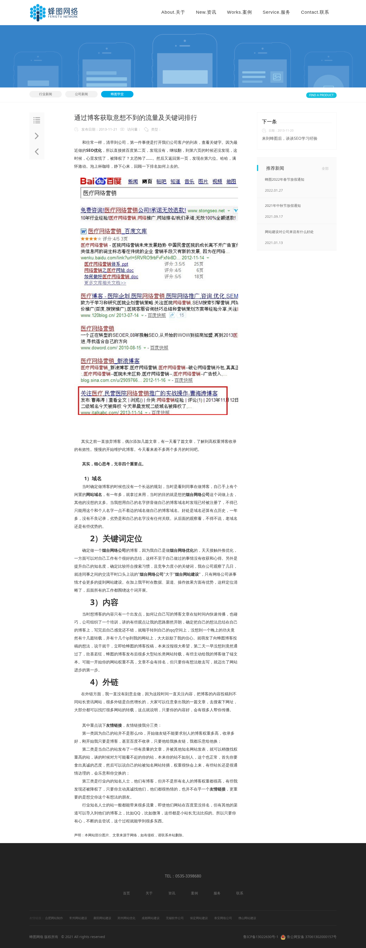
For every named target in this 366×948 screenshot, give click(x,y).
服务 (217, 893)
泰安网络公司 (223, 918)
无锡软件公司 (175, 918)
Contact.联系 (315, 12)
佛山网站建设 (247, 918)
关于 (149, 893)
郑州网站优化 (126, 918)
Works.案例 (239, 12)
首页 (126, 893)
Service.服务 (276, 12)
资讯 (171, 893)
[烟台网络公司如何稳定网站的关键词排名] (36, 136)
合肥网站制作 (54, 918)
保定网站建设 (199, 918)
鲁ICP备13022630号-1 (260, 936)
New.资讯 (206, 12)
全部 (325, 168)
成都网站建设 (151, 918)
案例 (194, 893)
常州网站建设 (78, 918)
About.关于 (173, 12)
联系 (239, 893)
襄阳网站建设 (102, 918)
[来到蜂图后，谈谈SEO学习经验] (36, 151)
